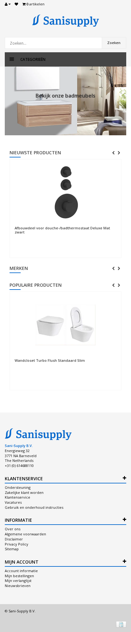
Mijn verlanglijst (18, 580)
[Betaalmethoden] (121, 624)
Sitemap (12, 548)
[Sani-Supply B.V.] (65, 21)
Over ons (12, 529)
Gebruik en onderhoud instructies (34, 507)
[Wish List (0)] (16, 4)
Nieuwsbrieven (18, 585)
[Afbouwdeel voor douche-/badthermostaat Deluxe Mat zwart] (65, 193)
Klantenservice (17, 497)
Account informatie (21, 570)
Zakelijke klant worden (24, 492)
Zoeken (114, 42)
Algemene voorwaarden (25, 534)
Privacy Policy (16, 544)
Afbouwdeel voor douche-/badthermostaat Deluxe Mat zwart (62, 230)
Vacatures (13, 502)
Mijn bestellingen (19, 575)
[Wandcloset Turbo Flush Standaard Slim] (65, 325)
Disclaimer (14, 539)
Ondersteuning (18, 487)
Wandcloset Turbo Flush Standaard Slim (50, 360)
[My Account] (7, 4)
